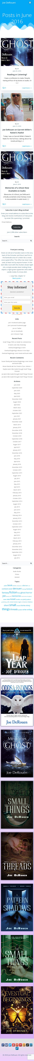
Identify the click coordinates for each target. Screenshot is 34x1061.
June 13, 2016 (17, 126)
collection (25, 585)
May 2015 (17, 484)
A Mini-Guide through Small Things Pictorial (19, 374)
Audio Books (17, 571)
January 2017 (17, 450)
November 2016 (17, 453)
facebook (29, 589)
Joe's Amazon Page (17, 334)
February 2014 (17, 515)
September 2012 (17, 552)
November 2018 (17, 433)
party (24, 599)
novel (12, 599)
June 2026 (17, 385)
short (6, 605)
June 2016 (17, 456)
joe (4, 595)
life (10, 596)
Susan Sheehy (6, 361)
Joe (18, 68)
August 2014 (17, 504)
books (14, 585)
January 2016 (17, 464)
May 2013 (17, 532)
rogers (20, 602)
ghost (23, 592)
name (4, 599)
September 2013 (17, 527)
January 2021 (17, 419)
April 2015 (17, 487)
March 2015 (17, 490)
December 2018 (17, 430)
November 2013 (17, 521)
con (29, 585)
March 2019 (17, 425)
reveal (11, 602)
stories (23, 605)
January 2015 (17, 495)
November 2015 (17, 467)
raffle (8, 602)
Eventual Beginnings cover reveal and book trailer (17, 353)
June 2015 (17, 481)
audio (5, 585)
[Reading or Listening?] (17, 52)
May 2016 (17, 459)
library (7, 596)
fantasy (5, 592)
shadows (30, 602)
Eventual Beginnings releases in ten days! (17, 350)
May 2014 (17, 512)
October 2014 (17, 498)
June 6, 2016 (17, 184)
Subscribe (17, 227)
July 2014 (17, 507)
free (19, 593)
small (12, 605)
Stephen (5, 369)
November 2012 (17, 549)
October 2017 (17, 441)
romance (24, 602)
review (15, 602)
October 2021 (17, 410)
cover (10, 589)
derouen (17, 588)
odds (21, 599)
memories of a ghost (26, 596)
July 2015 (17, 478)
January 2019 (17, 427)
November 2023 (17, 399)
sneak (18, 605)
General (17, 577)
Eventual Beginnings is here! (17, 348)
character (19, 585)
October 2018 (17, 436)
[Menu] (30, 2)
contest (5, 589)
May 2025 (17, 393)
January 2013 (17, 544)
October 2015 (17, 470)
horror (29, 592)
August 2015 (17, 476)
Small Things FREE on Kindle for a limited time (17, 342)
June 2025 (17, 390)
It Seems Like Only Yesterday (17, 345)
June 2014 (17, 510)
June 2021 (17, 416)
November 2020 (17, 422)
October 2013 (17, 524)
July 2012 (17, 558)
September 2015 (17, 473)
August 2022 (17, 402)
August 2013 (17, 529)
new (8, 599)
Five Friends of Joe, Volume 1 (22, 366)
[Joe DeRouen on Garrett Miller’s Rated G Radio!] (17, 107)
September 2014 (17, 501)
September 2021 (17, 413)
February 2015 (17, 493)
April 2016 (17, 461)
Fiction (17, 574)
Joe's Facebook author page (17, 322)
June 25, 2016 (17, 71)
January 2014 (17, 518)
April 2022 (17, 405)
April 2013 (17, 535)
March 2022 (17, 408)
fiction (13, 592)
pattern (29, 599)
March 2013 (17, 538)
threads (14, 609)
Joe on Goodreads (17, 331)
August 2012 (17, 555)
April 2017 (17, 447)
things (6, 609)
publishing (3, 602)
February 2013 (17, 541)
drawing (24, 589)
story (28, 605)
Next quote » (17, 278)
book (9, 585)
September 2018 (17, 439)
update (20, 609)
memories (16, 596)
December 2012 (17, 546)
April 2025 (17, 396)
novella (18, 599)
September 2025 (17, 388)
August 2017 (17, 444)
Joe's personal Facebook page (17, 325)
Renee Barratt (7, 366)
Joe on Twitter (17, 328)
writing (29, 610)
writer (24, 610)
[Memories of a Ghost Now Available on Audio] (17, 165)
